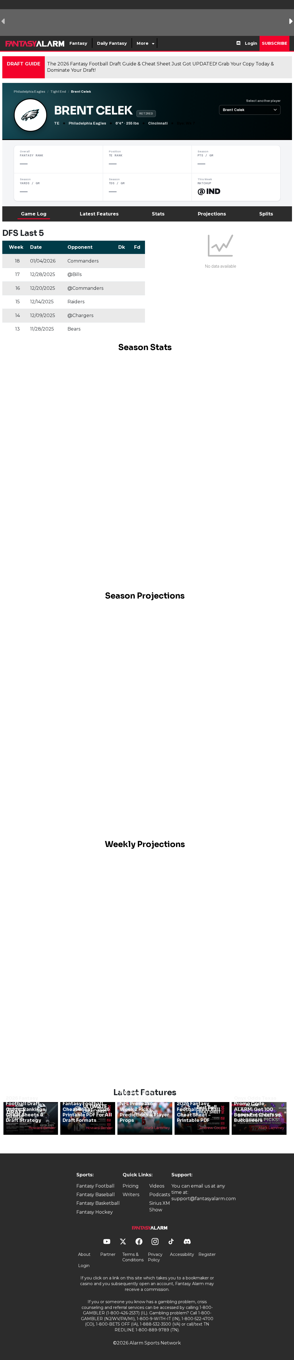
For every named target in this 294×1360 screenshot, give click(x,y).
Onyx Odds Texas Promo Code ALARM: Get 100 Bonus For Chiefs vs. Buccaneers (258, 1109)
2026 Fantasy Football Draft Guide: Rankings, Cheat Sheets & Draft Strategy (26, 1109)
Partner (107, 1254)
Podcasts (159, 1194)
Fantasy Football (95, 1186)
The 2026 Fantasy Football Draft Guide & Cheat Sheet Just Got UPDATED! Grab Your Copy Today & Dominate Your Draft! (160, 67)
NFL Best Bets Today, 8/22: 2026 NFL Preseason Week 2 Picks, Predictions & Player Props (144, 1106)
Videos (156, 1186)
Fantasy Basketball (98, 1203)
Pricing (131, 1186)
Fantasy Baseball (95, 1194)
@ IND (209, 191)
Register (207, 1254)
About (84, 1254)
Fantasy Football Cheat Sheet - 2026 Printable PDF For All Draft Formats (87, 1112)
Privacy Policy (155, 1257)
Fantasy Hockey (94, 1212)
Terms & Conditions (133, 1257)
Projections (212, 214)
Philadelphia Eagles (29, 91)
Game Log (34, 214)
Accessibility (182, 1254)
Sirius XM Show (159, 1206)
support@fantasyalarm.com (203, 1198)
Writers (131, 1194)
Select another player (263, 100)
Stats (158, 214)
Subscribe (274, 43)
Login (251, 43)
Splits (266, 214)
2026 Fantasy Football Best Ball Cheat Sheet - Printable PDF (198, 1112)
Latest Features (99, 214)
